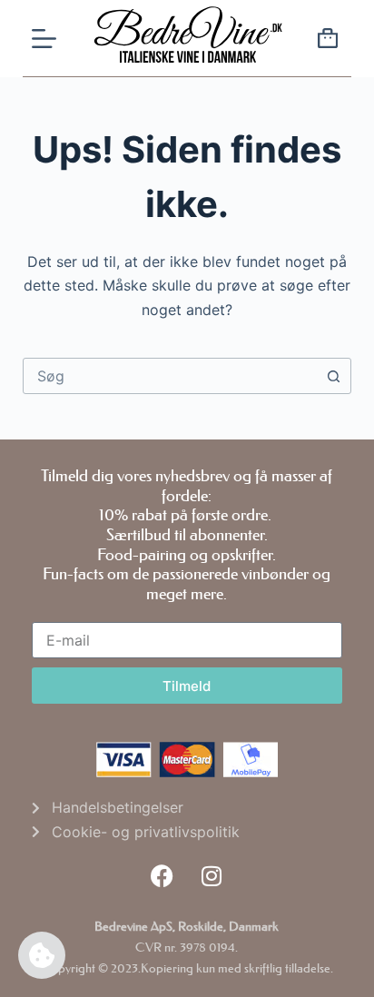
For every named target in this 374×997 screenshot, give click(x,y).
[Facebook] (161, 875)
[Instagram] (211, 875)
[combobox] (170, 376)
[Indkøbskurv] (328, 41)
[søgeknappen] (333, 376)
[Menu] (44, 38)
